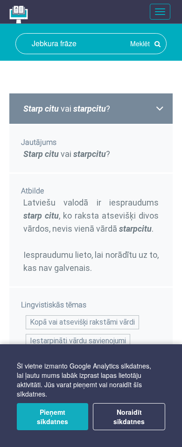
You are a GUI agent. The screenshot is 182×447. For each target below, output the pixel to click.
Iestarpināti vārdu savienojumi (78, 340)
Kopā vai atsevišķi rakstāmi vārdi (82, 322)
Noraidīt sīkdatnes (129, 416)
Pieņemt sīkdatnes (52, 416)
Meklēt (141, 43)
